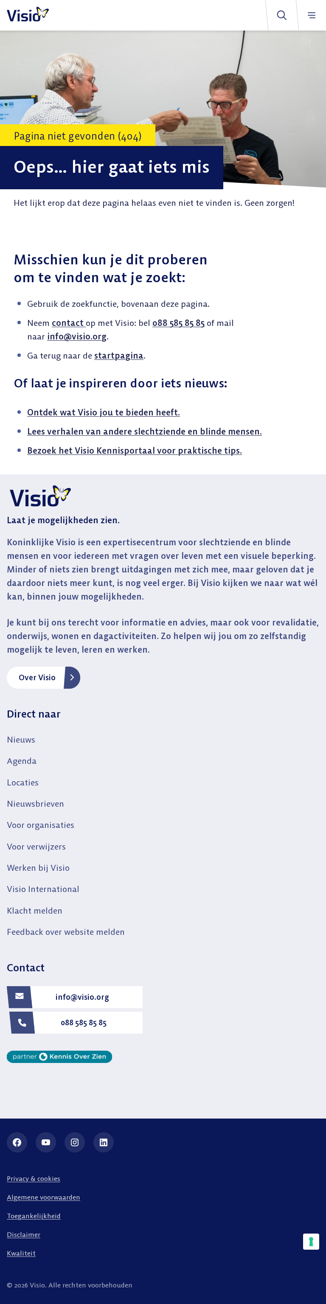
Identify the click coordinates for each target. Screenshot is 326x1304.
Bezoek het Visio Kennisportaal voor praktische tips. (134, 450)
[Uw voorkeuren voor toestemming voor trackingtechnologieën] (311, 1242)
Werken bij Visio (38, 867)
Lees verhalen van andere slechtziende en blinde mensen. (144, 431)
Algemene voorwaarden (43, 1197)
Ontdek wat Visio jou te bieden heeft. (103, 412)
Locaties (23, 782)
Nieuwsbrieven (35, 803)
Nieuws (21, 739)
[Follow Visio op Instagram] (75, 1142)
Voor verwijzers (36, 846)
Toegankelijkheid (34, 1215)
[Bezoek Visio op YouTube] (46, 1142)
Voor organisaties (40, 824)
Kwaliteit (21, 1253)
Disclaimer (23, 1234)
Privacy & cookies (33, 1178)
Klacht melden (34, 910)
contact (69, 322)
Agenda (22, 760)
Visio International (43, 888)
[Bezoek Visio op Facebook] (17, 1142)
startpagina (118, 355)
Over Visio (37, 677)
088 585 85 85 (178, 322)
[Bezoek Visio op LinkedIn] (103, 1142)
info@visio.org (77, 336)
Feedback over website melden (66, 931)
